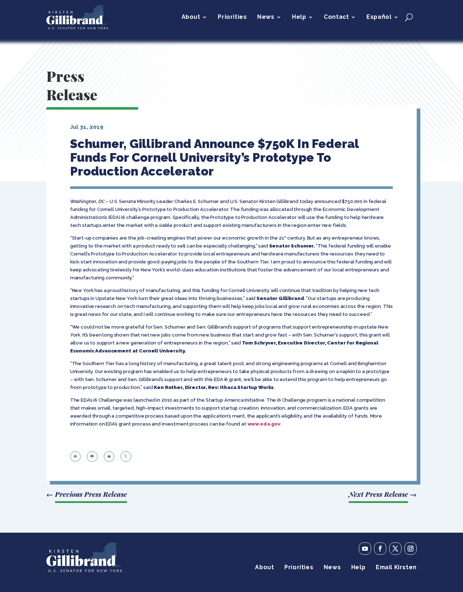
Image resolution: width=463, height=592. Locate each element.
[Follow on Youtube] (365, 548)
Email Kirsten (396, 568)
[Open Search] (409, 17)
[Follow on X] (395, 548)
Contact (336, 17)
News (265, 17)
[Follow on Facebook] (380, 548)
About (191, 17)
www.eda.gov (263, 424)
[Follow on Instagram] (410, 548)
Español (378, 17)
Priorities (232, 17)
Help (299, 17)
